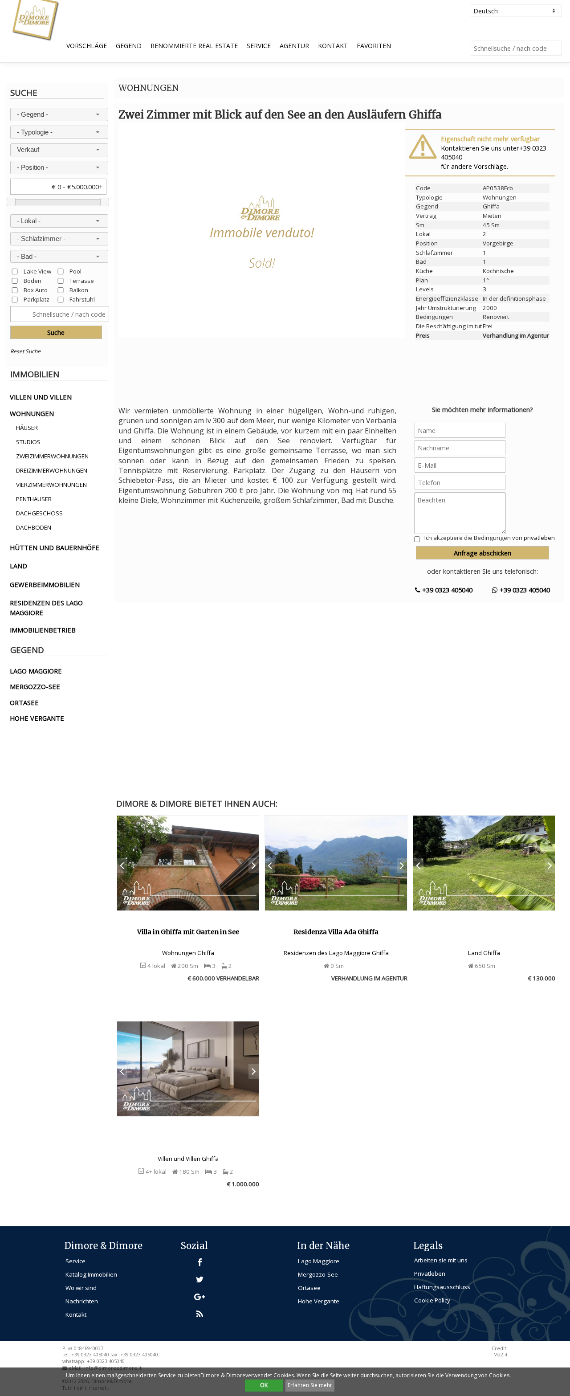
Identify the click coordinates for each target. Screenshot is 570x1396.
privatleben (539, 538)
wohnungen (32, 413)
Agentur (294, 45)
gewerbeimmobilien (45, 584)
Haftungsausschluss (442, 1287)
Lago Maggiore (318, 1261)
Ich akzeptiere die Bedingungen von (489, 538)
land (18, 565)
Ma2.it (500, 1354)
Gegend (129, 45)
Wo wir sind (81, 1288)
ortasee (24, 702)
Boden (32, 280)
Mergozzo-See (318, 1274)
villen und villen (41, 396)
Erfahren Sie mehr (310, 1385)
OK (264, 1385)
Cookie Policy (432, 1300)
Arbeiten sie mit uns (441, 1260)
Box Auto (36, 290)
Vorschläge (86, 45)
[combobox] (59, 114)
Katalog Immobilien (91, 1274)
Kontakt (333, 45)
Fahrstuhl (82, 299)
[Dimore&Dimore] (35, 19)
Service (259, 45)
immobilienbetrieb (43, 629)
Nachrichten (81, 1301)
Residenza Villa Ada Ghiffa (336, 932)
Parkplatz (36, 299)
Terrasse (81, 280)
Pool (75, 271)
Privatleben (429, 1273)
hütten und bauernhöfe (54, 547)
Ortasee (309, 1288)
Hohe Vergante (318, 1301)
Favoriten (374, 45)
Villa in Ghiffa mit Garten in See (188, 932)
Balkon (78, 290)
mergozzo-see (35, 686)
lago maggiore (36, 670)
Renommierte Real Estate (194, 45)
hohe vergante (37, 718)
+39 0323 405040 (446, 589)
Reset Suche (25, 351)
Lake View (37, 271)
